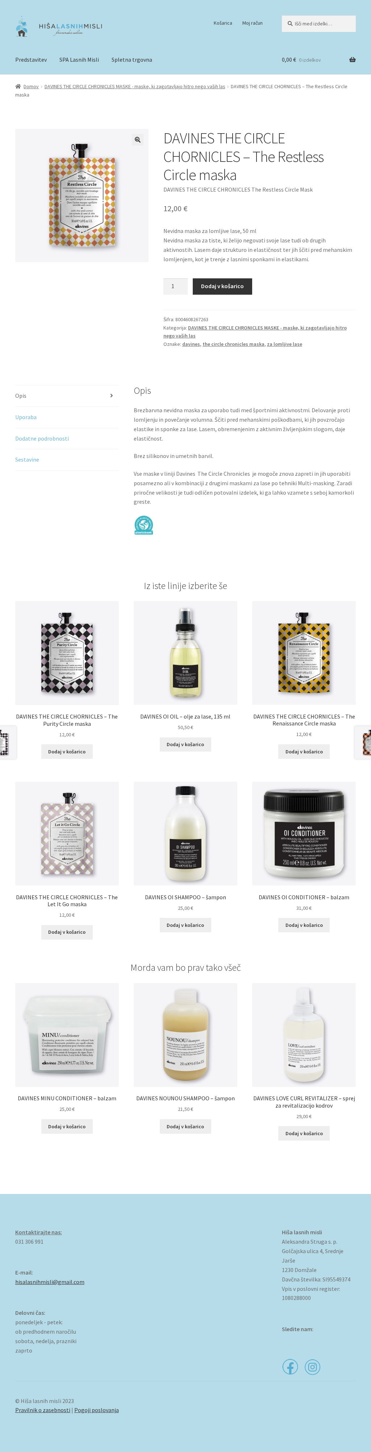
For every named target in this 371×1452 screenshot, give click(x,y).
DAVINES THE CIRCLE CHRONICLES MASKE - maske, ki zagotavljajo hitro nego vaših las (135, 86)
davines (191, 344)
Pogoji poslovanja (96, 1410)
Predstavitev (31, 59)
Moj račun (252, 23)
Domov (31, 86)
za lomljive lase (284, 344)
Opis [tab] (20, 395)
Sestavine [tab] (27, 459)
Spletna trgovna (132, 59)
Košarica (223, 23)
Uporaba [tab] (26, 417)
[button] (137, 140)
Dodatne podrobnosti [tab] (42, 438)
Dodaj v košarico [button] (67, 751)
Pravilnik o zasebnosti (42, 1410)
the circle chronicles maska (233, 344)
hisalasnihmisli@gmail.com (49, 1281)
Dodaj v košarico (222, 286)
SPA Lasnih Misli (79, 59)
